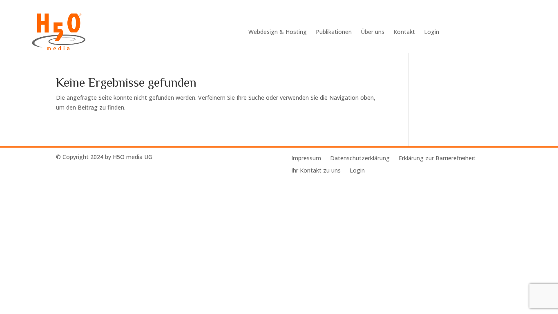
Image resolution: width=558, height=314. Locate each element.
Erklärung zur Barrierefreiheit (437, 158)
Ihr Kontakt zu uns (316, 171)
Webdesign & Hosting (277, 32)
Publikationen (334, 32)
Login (431, 32)
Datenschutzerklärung (360, 158)
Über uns (372, 32)
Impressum (306, 158)
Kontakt (404, 32)
